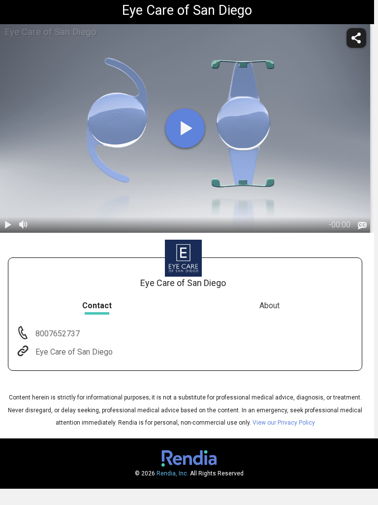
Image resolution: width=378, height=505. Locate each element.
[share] (356, 38)
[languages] (362, 225)
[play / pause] (8, 225)
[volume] (24, 225)
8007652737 (56, 333)
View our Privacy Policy (283, 422)
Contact (97, 305)
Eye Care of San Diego (74, 352)
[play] (185, 128)
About (269, 305)
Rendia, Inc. (173, 473)
